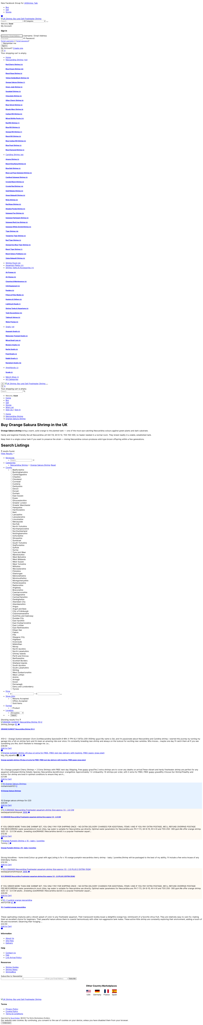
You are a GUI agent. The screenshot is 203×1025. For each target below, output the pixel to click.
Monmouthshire (19, 578)
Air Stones (11, 277)
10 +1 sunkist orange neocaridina (13, 907)
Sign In (18, 410)
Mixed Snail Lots (13, 340)
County (9, 467)
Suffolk (16, 547)
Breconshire (18, 590)
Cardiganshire (19, 594)
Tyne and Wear (19, 552)
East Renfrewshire (21, 627)
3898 (25, 812)
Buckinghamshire (20, 472)
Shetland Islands (20, 663)
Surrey (15, 550)
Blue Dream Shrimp (14, 69)
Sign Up (9, 410)
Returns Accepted (21, 698)
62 (16, 724)
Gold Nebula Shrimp (14, 191)
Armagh (16, 679)
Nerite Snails (12, 349)
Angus (15, 606)
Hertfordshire (19, 510)
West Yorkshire (19, 564)
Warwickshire (18, 554)
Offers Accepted (20, 701)
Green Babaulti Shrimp (15, 195)
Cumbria (16, 484)
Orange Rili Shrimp (14, 132)
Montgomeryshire (20, 580)
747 (21, 755)
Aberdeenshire (19, 604)
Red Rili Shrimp (13, 123)
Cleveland (17, 479)
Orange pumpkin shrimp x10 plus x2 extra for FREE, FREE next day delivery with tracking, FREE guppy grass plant (43, 760)
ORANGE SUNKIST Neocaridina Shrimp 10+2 (18, 729)
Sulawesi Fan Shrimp (15, 213)
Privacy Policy (12, 1009)
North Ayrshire (19, 649)
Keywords (10, 458)
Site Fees (10, 940)
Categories (10, 463)
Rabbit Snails (12, 358)
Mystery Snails (13, 345)
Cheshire (16, 477)
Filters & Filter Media (15, 295)
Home (8, 57)
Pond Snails (11, 354)
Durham (16, 493)
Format (9, 705)
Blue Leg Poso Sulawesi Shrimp (19, 173)
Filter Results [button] (7, 453)
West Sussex (18, 562)
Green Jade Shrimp (14, 87)
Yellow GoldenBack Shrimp (17, 78)
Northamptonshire (21, 529)
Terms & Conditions (14, 1014)
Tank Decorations (14, 313)
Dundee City (18, 618)
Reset (53, 465)
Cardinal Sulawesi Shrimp (17, 177)
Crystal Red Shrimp (14, 186)
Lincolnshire (18, 519)
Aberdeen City (19, 602)
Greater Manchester (21, 505)
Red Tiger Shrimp (13, 240)
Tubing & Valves (13, 317)
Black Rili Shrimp (13, 136)
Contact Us (11, 953)
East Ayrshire (18, 620)
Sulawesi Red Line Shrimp (17, 222)
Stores (8, 12)
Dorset (16, 491)
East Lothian (18, 625)
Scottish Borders (20, 660)
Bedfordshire (18, 470)
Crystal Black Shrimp (15, 182)
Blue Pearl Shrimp (13, 145)
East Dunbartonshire (22, 623)
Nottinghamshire (20, 533)
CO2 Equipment (13, 286)
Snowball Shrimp (13, 91)
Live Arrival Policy (14, 957)
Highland (17, 639)
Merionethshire (19, 576)
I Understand (6, 1023)
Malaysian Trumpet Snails (17, 336)
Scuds (9, 372)
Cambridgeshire (20, 474)
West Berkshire (19, 557)
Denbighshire (18, 599)
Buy (7, 7)
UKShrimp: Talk (31, 3)
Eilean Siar (17, 630)
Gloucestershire (20, 500)
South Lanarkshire (21, 668)
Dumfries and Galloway (23, 616)
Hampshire (17, 507)
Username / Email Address (35, 36)
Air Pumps (11, 272)
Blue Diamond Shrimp (15, 150)
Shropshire (17, 538)
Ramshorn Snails (13, 363)
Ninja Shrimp (12, 200)
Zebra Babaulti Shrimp (15, 258)
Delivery (9, 943)
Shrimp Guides (12, 967)
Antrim (16, 677)
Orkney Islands (19, 653)
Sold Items (17, 703)
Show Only (10, 696)
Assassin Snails (13, 331)
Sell (7, 9)
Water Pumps (12, 322)
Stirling (16, 670)
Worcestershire (19, 569)
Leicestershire (19, 517)
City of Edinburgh (20, 611)
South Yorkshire (20, 543)
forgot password (22, 41)
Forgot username (7, 41)
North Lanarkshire (21, 651)
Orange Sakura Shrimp (15, 82)
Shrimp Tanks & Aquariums (17, 308)
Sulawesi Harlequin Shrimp (17, 218)
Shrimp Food (13, 263)
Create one (18, 48)
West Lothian (18, 675)
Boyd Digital (15, 1018)
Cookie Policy (12, 1011)
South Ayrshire (19, 665)
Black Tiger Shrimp (14, 249)
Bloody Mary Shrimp (14, 109)
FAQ (7, 955)
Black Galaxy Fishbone (16, 254)
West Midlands (19, 559)
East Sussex (18, 496)
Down (15, 682)
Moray (15, 646)
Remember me (9, 43)
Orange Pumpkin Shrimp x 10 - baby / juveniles (18, 848)
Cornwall (17, 481)
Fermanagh (17, 684)
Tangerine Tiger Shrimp (16, 236)
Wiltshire (16, 566)
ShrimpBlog (11, 972)
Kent (15, 512)
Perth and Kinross (21, 656)
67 (12, 902)
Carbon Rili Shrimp (14, 114)
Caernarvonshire (20, 592)
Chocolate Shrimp (14, 96)
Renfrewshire (18, 658)
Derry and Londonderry (23, 686)
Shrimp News (11, 969)
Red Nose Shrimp (13, 204)
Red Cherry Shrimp (14, 64)
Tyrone (16, 689)
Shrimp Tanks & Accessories (20, 267)
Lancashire (17, 514)
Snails (10, 326)
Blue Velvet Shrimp (14, 105)
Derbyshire (17, 486)
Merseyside (18, 521)
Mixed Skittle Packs (15, 118)
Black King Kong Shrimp (16, 164)
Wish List (10, 407)
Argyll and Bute (19, 609)
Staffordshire (18, 545)
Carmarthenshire (20, 597)
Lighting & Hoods (13, 304)
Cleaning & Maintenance (16, 281)
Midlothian (17, 644)
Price (8, 691)
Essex (15, 498)
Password (30, 38)
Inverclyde (17, 642)
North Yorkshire (20, 526)
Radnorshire (18, 585)
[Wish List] (2, 16)
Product (16, 708)
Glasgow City (19, 637)
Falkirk (16, 632)
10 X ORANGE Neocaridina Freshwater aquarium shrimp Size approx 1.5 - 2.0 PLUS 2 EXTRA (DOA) (38, 876)
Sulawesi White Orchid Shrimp (18, 227)
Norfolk (16, 524)
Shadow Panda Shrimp (15, 209)
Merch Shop (12, 377)
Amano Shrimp (12, 159)
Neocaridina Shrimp (17, 60)
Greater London (20, 503)
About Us (10, 938)
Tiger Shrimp (12, 231)
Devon (15, 488)
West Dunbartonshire (22, 672)
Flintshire (17, 571)
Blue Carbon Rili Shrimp (16, 141)
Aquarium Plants (14, 265)
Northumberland (20, 531)
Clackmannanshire (21, 613)
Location (9, 710)
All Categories (12, 379)
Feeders (10, 290)
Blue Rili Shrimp (13, 127)
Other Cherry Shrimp (14, 100)
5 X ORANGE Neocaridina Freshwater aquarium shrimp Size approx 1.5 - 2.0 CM (31, 817)
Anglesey (17, 587)
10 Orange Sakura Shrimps (11, 791)
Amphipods (12, 367)
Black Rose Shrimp (14, 73)
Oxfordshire (18, 536)
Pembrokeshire (19, 583)
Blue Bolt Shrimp (13, 168)
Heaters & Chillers (14, 299)
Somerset (17, 540)
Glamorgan (17, 573)
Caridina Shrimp (14, 154)
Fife (14, 635)
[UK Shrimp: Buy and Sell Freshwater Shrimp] (21, 18)
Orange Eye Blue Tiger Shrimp (18, 245)
